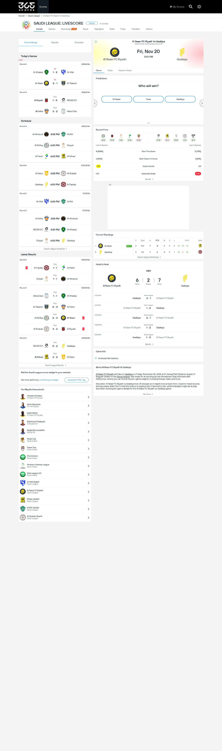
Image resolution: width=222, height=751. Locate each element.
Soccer (22, 16)
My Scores (178, 6)
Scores (43, 6)
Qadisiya (129, 374)
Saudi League (34, 16)
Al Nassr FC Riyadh (104, 374)
